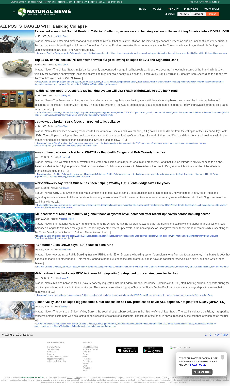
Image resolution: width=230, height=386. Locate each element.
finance (191, 174)
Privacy (70, 378)
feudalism (183, 174)
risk (65, 84)
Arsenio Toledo (67, 219)
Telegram (87, 352)
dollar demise (127, 295)
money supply (56, 84)
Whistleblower (51, 207)
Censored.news (35, 2)
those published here (79, 382)
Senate (180, 205)
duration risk (132, 53)
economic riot (201, 82)
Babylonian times (45, 174)
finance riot (217, 112)
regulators (154, 205)
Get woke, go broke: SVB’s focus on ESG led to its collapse (77, 121)
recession (223, 53)
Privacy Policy (53, 347)
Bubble (85, 82)
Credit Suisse (143, 82)
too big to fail (90, 326)
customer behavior (161, 112)
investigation (127, 205)
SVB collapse (78, 326)
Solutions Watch (221, 267)
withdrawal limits (105, 115)
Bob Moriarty (91, 174)
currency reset (169, 82)
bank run (74, 324)
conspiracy (122, 82)
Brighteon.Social (96, 2)
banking (41, 236)
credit (80, 267)
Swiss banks (190, 205)
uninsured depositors (106, 326)
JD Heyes (64, 188)
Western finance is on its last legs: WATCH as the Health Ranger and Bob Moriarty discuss (100, 152)
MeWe (85, 363)
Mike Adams (54, 115)
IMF (173, 236)
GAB (85, 366)
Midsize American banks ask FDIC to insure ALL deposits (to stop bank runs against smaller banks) (106, 273)
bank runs (41, 53)
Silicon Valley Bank (65, 146)
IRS (134, 205)
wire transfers (91, 115)
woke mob (85, 146)
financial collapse (185, 324)
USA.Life (87, 368)
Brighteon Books (114, 2)
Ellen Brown (132, 267)
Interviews (191, 8)
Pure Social (88, 361)
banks (66, 53)
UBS (217, 205)
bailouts (56, 112)
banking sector (68, 236)
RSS (85, 370)
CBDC (127, 112)
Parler (85, 354)
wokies (93, 146)
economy (212, 82)
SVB (84, 84)
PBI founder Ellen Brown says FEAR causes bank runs (74, 245)
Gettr (85, 356)
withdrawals (111, 84)
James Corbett (156, 267)
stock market (84, 176)
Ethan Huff (65, 157)
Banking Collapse (55, 53)
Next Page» (222, 334)
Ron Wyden (171, 205)
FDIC (136, 295)
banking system (74, 82)
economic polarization (155, 174)
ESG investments (144, 143)
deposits (191, 82)
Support (215, 2)
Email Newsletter (90, 347)
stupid (77, 146)
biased (63, 295)
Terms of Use (53, 349)
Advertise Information (57, 361)
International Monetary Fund (196, 236)
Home (142, 8)
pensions (45, 326)
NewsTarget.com (18, 2)
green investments (171, 143)
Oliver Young (63, 126)
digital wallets (176, 112)
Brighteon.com (65, 2)
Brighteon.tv (80, 2)
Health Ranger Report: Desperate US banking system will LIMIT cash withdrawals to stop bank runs (106, 90)
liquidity (190, 53)
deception (118, 143)
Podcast (157, 8)
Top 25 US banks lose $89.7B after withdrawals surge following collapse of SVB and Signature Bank (106, 60)
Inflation (160, 53)
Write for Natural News (57, 356)
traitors (211, 205)
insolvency (169, 53)
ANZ (39, 82)
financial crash (149, 236)
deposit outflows (109, 53)
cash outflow (94, 82)
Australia (46, 82)
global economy (164, 236)
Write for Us (205, 2)
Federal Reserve (203, 112)
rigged (163, 205)
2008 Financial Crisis (47, 324)
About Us (194, 2)
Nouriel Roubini (201, 53)
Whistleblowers (65, 207)
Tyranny (80, 115)
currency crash (156, 82)
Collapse (74, 53)
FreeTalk (86, 359)
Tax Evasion (202, 205)
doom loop (122, 53)
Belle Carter (62, 36)
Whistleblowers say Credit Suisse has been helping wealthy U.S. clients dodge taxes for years (102, 183)
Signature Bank (74, 84)
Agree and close (202, 371)
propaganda (46, 146)
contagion (131, 82)
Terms (77, 378)
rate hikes (213, 53)
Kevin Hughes (63, 95)
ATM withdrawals (45, 112)
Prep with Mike (49, 2)
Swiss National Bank (95, 84)
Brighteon (101, 174)
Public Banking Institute (199, 267)
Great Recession (201, 324)
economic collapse (147, 53)
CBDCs (104, 82)
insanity (183, 143)
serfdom (74, 176)
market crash (44, 84)
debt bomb (83, 53)
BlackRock (59, 143)
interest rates (180, 53)
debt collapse (95, 53)
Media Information (55, 359)
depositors (182, 82)
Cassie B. (64, 278)
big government (109, 112)
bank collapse (63, 324)
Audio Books (211, 8)
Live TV (174, 8)
